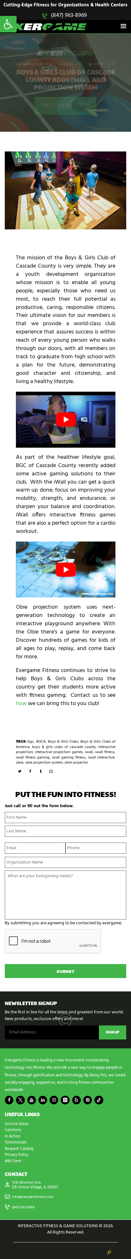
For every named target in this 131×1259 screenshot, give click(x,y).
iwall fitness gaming (33, 757)
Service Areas (16, 1124)
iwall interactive (101, 757)
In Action (12, 1136)
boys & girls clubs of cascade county (64, 747)
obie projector (76, 762)
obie (19, 762)
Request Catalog (19, 1148)
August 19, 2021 (70, 64)
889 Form (13, 1161)
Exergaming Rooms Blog (34, 64)
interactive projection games (58, 752)
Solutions (13, 1130)
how (21, 703)
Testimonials (15, 1142)
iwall (89, 752)
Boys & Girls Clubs (63, 741)
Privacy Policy (16, 1154)
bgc (31, 741)
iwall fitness (104, 752)
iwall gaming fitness (69, 757)
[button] (8, 24)
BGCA (41, 741)
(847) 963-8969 (69, 15)
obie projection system (44, 762)
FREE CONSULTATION (65, 105)
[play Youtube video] (65, 420)
